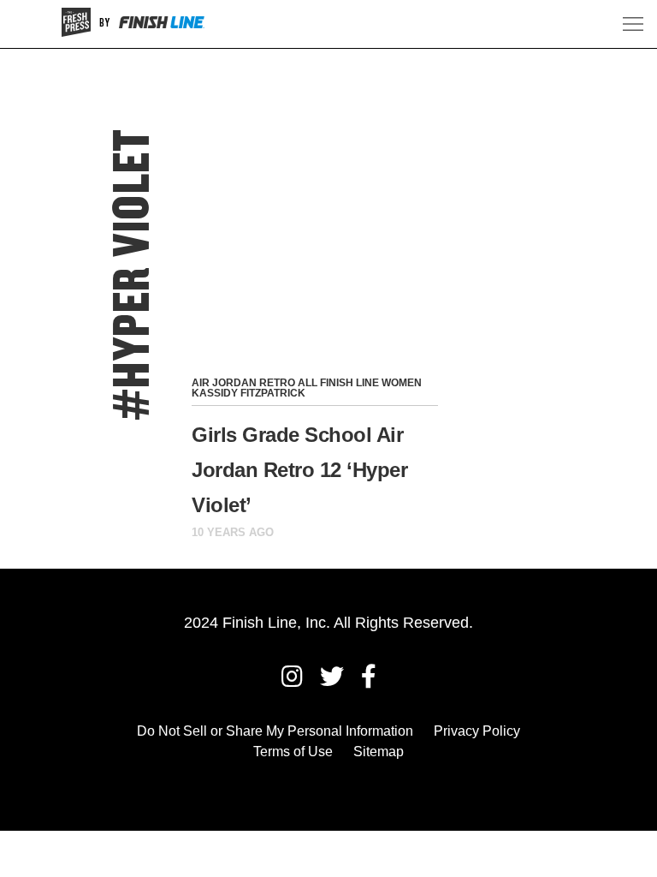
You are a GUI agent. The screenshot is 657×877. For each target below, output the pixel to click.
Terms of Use (293, 751)
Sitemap (378, 751)
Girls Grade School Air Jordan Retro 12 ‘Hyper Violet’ (299, 469)
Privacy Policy (477, 731)
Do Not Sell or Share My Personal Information (275, 731)
